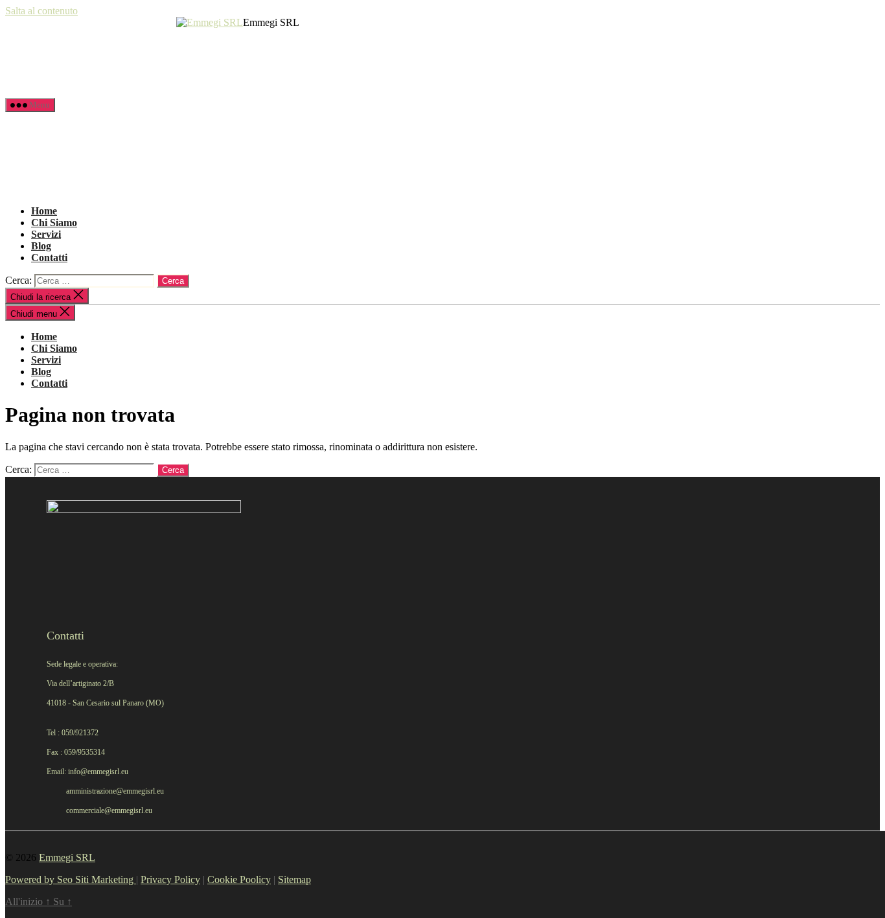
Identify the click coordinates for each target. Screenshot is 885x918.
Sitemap (294, 879)
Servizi (46, 234)
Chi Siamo (54, 222)
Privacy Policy (170, 879)
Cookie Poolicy (239, 879)
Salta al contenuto (41, 10)
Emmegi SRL (67, 857)
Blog (41, 245)
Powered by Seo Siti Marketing (70, 879)
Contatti (49, 257)
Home (44, 210)
